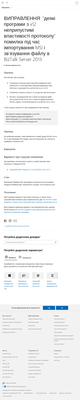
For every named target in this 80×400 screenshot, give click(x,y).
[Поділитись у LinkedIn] (9, 220)
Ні (62, 308)
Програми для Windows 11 (9, 332)
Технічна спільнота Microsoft (35, 363)
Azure (3, 360)
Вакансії (56, 353)
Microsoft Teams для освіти (61, 325)
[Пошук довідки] (7, 2)
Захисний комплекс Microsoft (36, 283)
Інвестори (56, 360)
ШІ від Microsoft (6, 353)
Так (49, 308)
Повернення (31, 325)
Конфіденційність (28, 393)
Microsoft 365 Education (60, 329)
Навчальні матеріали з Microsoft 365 (23, 283)
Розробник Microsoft (33, 353)
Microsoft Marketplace (34, 367)
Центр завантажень (33, 322)
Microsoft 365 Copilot (7, 373)
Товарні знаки (53, 393)
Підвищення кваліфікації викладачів (63, 335)
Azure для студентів (59, 344)
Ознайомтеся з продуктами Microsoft (12, 329)
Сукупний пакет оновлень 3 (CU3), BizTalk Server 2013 (30, 169)
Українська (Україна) (11, 383)
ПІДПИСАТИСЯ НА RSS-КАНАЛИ (17, 226)
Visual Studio (31, 377)
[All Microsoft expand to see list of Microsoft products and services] (2, 2)
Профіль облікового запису (35, 319)
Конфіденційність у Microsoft (61, 357)
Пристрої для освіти (59, 322)
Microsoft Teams (6, 377)
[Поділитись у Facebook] (5, 220)
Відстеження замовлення (35, 329)
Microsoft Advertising (7, 370)
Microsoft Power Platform (34, 370)
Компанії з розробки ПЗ (34, 373)
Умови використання (41, 393)
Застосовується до (13, 65)
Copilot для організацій (8, 319)
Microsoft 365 (5, 325)
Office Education (58, 332)
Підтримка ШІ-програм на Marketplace (38, 360)
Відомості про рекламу (65, 393)
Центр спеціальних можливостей (52, 283)
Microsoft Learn (32, 357)
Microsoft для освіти (59, 319)
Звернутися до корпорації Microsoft (11, 393)
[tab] (11, 257)
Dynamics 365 (6, 363)
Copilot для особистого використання (12, 322)
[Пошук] (55, 242)
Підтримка (6, 7)
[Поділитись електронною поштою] (14, 220)
